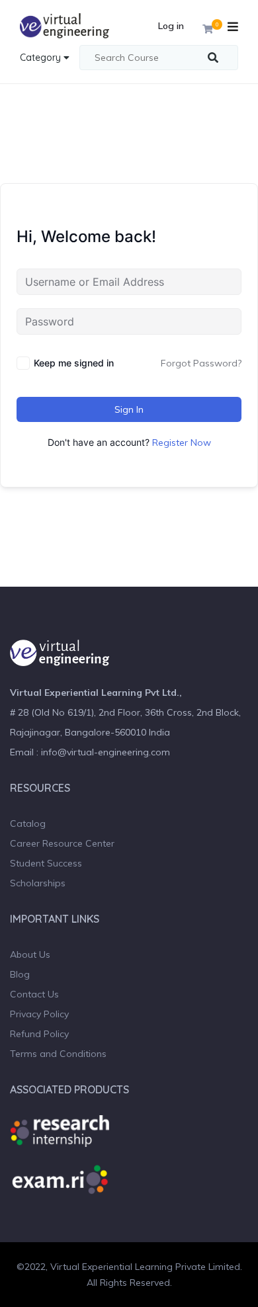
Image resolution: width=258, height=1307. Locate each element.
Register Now (181, 442)
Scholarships (37, 883)
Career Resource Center (62, 843)
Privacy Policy (39, 1014)
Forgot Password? (201, 363)
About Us (30, 954)
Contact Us (34, 994)
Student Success (46, 863)
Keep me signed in (74, 362)
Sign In (129, 409)
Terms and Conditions (58, 1054)
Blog (20, 974)
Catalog (28, 823)
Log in (171, 26)
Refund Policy (39, 1034)
